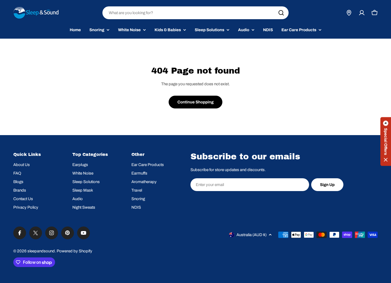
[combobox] (195, 12)
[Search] (281, 13)
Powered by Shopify (74, 251)
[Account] (362, 13)
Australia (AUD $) (251, 235)
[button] (385, 141)
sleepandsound (41, 251)
